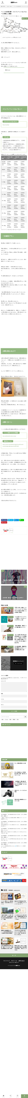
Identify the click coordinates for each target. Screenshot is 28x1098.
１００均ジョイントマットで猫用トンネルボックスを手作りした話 (20, 618)
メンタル (6, 719)
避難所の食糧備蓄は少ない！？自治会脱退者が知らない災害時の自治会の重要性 (7, 932)
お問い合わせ (21, 960)
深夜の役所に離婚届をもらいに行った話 (21, 800)
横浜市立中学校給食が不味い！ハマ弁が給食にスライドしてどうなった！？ (21, 902)
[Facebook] (4, 520)
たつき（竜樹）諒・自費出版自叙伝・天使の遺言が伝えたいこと (7, 902)
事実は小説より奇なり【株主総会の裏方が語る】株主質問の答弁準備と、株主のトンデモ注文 (21, 947)
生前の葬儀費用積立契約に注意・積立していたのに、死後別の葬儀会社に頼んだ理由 (7, 947)
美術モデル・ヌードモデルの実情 (21, 791)
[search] (25, 716)
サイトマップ (7, 960)
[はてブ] (16, 520)
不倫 (17, 719)
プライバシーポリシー (14, 962)
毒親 (2, 719)
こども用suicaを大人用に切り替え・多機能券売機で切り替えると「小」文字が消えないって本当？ (21, 917)
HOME (3, 6)
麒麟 (5, 837)
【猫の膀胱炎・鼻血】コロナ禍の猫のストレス (20, 626)
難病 (10, 719)
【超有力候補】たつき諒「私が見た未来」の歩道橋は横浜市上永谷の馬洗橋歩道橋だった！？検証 (7, 917)
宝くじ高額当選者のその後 (20, 763)
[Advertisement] (14, 88)
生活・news (9, 6)
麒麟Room (14, 2)
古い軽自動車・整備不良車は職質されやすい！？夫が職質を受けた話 (20, 648)
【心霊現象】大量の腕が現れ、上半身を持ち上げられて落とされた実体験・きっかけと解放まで (21, 783)
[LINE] (21, 520)
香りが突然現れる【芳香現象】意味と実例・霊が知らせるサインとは (21, 774)
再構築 (14, 719)
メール (2, 699)
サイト (2, 704)
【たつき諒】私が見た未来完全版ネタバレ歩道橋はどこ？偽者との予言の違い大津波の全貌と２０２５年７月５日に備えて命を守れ (20, 638)
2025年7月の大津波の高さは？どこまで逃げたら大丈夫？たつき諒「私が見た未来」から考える (20, 932)
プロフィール (14, 960)
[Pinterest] (4, 522)
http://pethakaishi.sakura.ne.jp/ (9, 436)
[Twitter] (10, 520)
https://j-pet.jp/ (6, 124)
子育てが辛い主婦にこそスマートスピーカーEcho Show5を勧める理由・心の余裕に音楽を (21, 610)
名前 (2, 693)
